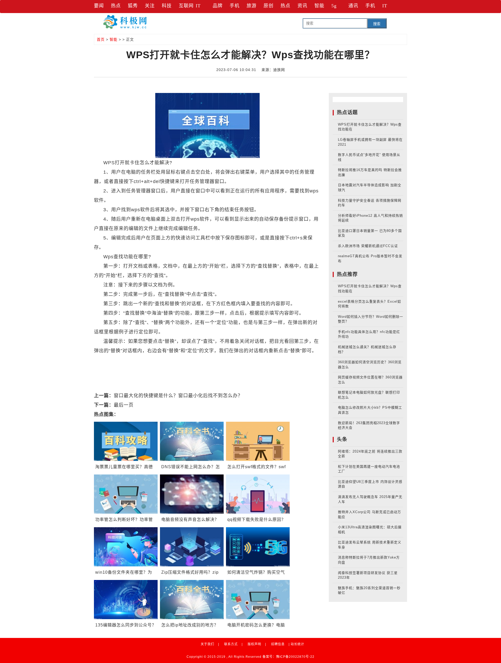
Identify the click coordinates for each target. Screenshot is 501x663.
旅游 (252, 5)
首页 (101, 39)
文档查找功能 (139, 360)
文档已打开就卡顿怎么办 (275, 360)
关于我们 (207, 644)
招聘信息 (278, 644)
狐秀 (133, 5)
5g (334, 5)
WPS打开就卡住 (229, 360)
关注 (150, 5)
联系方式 (231, 644)
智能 (319, 5)
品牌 (218, 5)
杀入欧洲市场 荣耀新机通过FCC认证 (368, 246)
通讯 (353, 5)
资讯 (302, 5)
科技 (167, 5)
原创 (268, 5)
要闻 (99, 5)
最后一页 (124, 405)
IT (198, 5)
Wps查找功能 (194, 360)
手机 (235, 5)
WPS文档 (166, 360)
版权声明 (254, 644)
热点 (116, 5)
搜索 (376, 24)
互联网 (186, 5)
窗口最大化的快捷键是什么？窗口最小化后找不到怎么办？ (178, 395)
